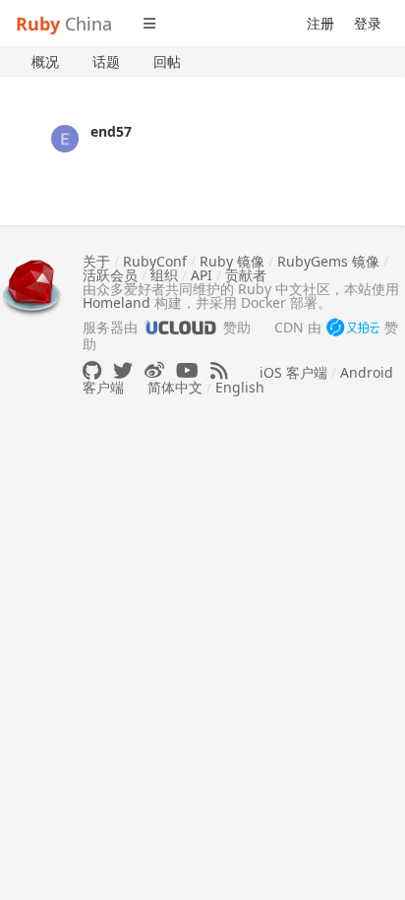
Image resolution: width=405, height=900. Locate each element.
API (201, 275)
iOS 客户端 (293, 372)
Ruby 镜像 (232, 261)
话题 (106, 61)
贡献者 (245, 275)
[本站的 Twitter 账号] (123, 370)
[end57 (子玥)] (65, 137)
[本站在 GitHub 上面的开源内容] (92, 370)
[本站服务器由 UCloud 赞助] (180, 327)
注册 (320, 23)
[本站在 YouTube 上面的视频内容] (187, 370)
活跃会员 (110, 275)
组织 (164, 275)
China (64, 23)
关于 (96, 261)
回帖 (167, 61)
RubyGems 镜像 (328, 261)
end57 (111, 131)
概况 (45, 61)
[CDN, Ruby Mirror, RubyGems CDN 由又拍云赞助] (352, 328)
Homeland (116, 302)
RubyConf (155, 261)
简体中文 (174, 387)
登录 (367, 23)
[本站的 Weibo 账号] (154, 370)
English (239, 387)
